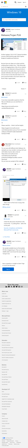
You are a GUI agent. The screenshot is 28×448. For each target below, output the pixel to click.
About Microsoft (5, 418)
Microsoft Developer (6, 394)
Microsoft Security (5, 369)
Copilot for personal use (6, 303)
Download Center (5, 320)
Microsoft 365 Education (6, 350)
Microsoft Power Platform (6, 377)
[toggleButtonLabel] (26, 7)
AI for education (5, 360)
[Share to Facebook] (9, 286)
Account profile (5, 318)
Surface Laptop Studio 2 (6, 298)
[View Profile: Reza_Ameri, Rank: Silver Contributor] (3, 144)
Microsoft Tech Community (7, 401)
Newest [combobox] (23, 89)
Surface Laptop (4, 296)
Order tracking (4, 328)
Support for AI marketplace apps (8, 399)
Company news (5, 421)
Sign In (24, 2)
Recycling (10, 444)
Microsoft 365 (4, 374)
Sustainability (4, 433)
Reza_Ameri (8, 144)
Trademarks (18, 442)
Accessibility (4, 430)
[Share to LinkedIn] (6, 286)
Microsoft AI (4, 367)
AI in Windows (4, 306)
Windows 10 (5, 6)
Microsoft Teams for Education (7, 347)
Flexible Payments (5, 335)
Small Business (4, 384)
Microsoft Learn (5, 396)
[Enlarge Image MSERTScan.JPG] (14, 188)
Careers (3, 416)
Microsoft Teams (5, 379)
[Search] (15, 2)
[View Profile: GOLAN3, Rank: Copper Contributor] (3, 30)
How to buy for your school (7, 352)
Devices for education (6, 345)
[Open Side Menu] (2, 2)
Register (19, 2)
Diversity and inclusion (6, 428)
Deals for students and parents (8, 357)
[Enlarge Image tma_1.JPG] (14, 44)
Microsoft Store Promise (6, 333)
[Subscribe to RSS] (19, 286)
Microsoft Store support (6, 323)
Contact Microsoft (10, 440)
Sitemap (3, 440)
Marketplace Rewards (6, 406)
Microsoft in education (6, 342)
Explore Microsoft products (7, 308)
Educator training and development (8, 355)
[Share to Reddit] (14, 286)
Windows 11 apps (5, 311)
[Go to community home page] (5, 2)
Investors (3, 426)
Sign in (8, 269)
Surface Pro (4, 293)
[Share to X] (11, 286)
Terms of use (12, 442)
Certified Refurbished (6, 330)
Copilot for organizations (6, 301)
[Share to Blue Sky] (16, 286)
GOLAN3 (8, 29)
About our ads (16, 444)
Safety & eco (4, 444)
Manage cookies (5, 442)
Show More (7, 237)
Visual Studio (4, 408)
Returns (3, 325)
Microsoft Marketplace (6, 404)
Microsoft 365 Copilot (6, 382)
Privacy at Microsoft (5, 423)
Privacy (16, 440)
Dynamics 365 (4, 372)
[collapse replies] (14, 92)
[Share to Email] (22, 286)
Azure (3, 391)
